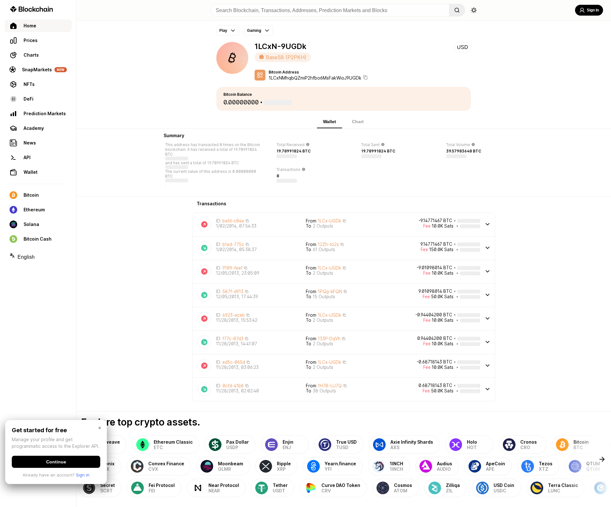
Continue (56, 461)
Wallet (329, 121)
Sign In (593, 10)
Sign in (82, 474)
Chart (358, 121)
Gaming (254, 30)
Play (223, 30)
